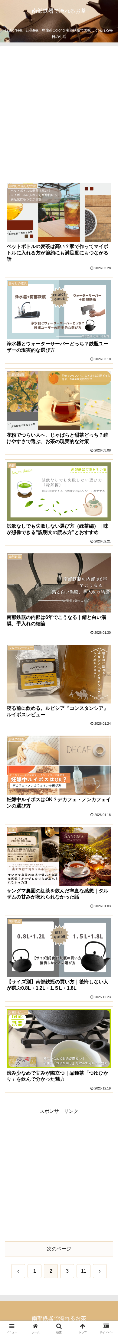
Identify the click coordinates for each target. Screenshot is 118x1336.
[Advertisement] (59, 115)
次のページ (59, 1248)
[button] (106, 954)
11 (83, 1271)
